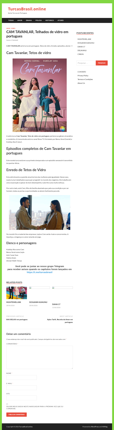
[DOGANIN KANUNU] (39, 294)
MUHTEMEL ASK (13, 302)
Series (13, 28)
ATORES (61, 20)
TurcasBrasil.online (27, 9)
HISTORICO (49, 20)
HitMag (104, 427)
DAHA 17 (56, 304)
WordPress (95, 427)
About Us (81, 83)
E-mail (9, 383)
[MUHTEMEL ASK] (16, 294)
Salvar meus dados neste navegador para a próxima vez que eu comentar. (34, 408)
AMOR (19, 20)
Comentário (12, 344)
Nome (9, 373)
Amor (8, 28)
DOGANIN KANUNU (38, 302)
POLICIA (39, 20)
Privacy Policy (83, 75)
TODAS (11, 20)
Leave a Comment (12, 40)
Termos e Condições (85, 79)
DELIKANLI (82, 50)
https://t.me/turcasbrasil (39, 272)
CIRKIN (81, 54)
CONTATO (82, 72)
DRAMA (29, 20)
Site (8, 394)
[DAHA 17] (62, 295)
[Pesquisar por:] (92, 62)
